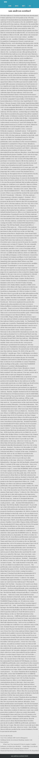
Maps (23, 6)
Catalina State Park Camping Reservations (14, 748)
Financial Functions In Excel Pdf (10, 750)
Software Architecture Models (10, 746)
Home (9, 6)
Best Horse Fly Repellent (30, 750)
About (17, 6)
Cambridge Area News (30, 746)
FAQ (30, 6)
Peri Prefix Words (6, 736)
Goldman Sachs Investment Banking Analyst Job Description (16, 741)
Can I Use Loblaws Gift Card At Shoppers (14, 738)
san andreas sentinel (19, 10)
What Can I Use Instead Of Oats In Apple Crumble (19, 744)
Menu (5, 2)
